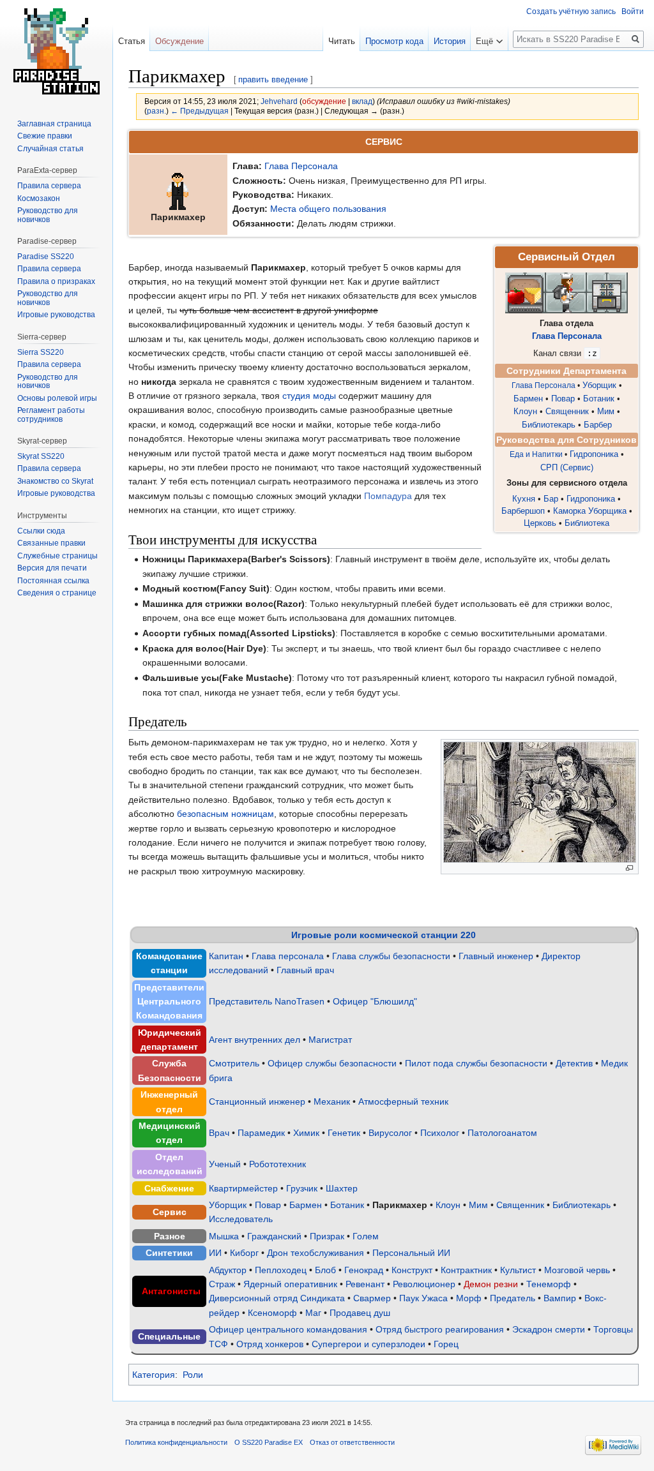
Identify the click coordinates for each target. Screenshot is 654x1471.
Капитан (226, 956)
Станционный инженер (257, 1101)
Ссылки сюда (41, 530)
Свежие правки (44, 135)
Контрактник (466, 1270)
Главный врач (305, 970)
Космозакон (38, 198)
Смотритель (234, 1063)
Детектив (574, 1063)
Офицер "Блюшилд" (375, 1001)
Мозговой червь (577, 1270)
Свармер (372, 1298)
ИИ (215, 1253)
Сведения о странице (56, 592)
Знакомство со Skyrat (55, 481)
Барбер (598, 425)
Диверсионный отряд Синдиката (277, 1298)
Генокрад (363, 1270)
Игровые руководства (56, 314)
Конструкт (412, 1270)
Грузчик (301, 1188)
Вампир (560, 1298)
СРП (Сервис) (566, 467)
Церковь (540, 523)
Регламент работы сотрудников (51, 415)
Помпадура (388, 496)
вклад (362, 101)
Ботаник (598, 398)
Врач (219, 1133)
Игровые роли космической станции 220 (383, 935)
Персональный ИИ (411, 1253)
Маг (313, 1313)
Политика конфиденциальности (176, 1442)
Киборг (244, 1253)
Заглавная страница (54, 123)
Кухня (523, 499)
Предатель (512, 1298)
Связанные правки (51, 543)
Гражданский (274, 1236)
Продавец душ (360, 1313)
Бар (551, 499)
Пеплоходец (281, 1270)
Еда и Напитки (536, 454)
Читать (341, 41)
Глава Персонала (301, 166)
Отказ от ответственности (352, 1442)
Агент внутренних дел (254, 1039)
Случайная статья (50, 148)
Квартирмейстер (243, 1188)
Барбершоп (523, 511)
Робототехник (277, 1164)
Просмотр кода (394, 41)
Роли (193, 1375)
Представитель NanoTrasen (266, 1001)
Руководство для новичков (47, 215)
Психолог (439, 1133)
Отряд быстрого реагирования (440, 1329)
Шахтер (342, 1188)
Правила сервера (49, 185)
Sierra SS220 (40, 352)
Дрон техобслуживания (315, 1253)
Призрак (327, 1236)
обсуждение (324, 101)
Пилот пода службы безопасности (476, 1063)
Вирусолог (390, 1133)
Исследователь (241, 1219)
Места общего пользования (328, 209)
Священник (567, 411)
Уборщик (599, 385)
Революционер (424, 1284)
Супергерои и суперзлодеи (368, 1344)
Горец (446, 1344)
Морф (469, 1298)
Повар (563, 398)
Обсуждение (179, 41)
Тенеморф (548, 1284)
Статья (131, 41)
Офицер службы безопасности (332, 1063)
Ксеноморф (272, 1313)
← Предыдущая (200, 111)
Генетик (344, 1133)
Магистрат (330, 1039)
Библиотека (587, 523)
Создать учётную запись (571, 11)
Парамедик (261, 1133)
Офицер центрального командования (288, 1329)
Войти (632, 11)
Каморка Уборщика (590, 511)
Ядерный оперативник (290, 1284)
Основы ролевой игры (57, 398)
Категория (153, 1375)
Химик (306, 1133)
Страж (222, 1284)
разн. (156, 111)
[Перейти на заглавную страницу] (56, 51)
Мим (605, 411)
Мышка (224, 1236)
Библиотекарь (548, 425)
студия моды (309, 396)
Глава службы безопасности (391, 956)
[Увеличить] (629, 868)
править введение (273, 79)
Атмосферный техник (403, 1101)
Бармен (528, 398)
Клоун (525, 411)
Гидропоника (594, 454)
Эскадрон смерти (548, 1329)
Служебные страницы (57, 555)
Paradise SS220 (45, 256)
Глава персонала (288, 956)
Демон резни (491, 1284)
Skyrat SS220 (41, 456)
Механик (332, 1101)
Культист (518, 1270)
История (450, 41)
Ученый (225, 1164)
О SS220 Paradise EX (268, 1442)
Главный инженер (496, 956)
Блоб (325, 1270)
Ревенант (365, 1284)
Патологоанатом (502, 1133)
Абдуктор (228, 1270)
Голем (366, 1236)
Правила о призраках (56, 281)
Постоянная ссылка (53, 580)
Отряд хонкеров (269, 1344)
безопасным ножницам (225, 814)
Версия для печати (52, 568)
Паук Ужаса (423, 1298)
